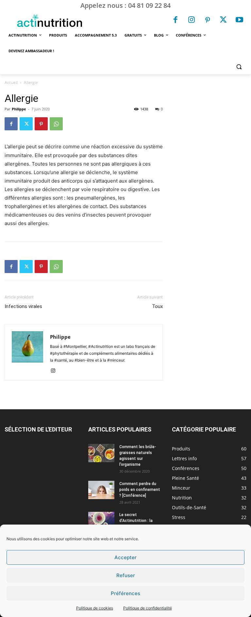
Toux (157, 306)
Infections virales (23, 306)
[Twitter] (223, 20)
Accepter (125, 557)
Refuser (125, 575)
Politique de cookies (94, 608)
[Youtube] (239, 20)
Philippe (19, 108)
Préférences (125, 593)
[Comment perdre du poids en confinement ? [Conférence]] (101, 490)
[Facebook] (176, 20)
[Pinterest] (207, 20)
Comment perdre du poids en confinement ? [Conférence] (139, 489)
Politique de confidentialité (147, 608)
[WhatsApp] (56, 123)
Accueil (11, 82)
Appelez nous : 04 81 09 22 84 (125, 5)
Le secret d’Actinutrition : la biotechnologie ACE (137, 520)
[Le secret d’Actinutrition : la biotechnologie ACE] (101, 519)
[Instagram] (191, 20)
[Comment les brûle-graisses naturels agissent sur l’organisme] (101, 453)
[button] (238, 66)
